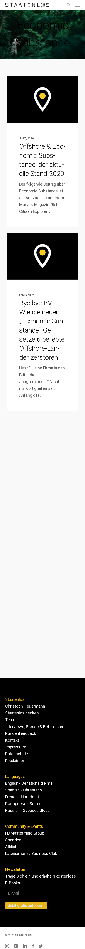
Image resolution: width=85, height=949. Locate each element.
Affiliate (12, 846)
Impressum (15, 747)
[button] (77, 5)
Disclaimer (14, 760)
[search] (68, 5)
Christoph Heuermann (25, 706)
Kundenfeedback (20, 733)
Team (10, 719)
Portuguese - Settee (23, 803)
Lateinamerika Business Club (31, 853)
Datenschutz (16, 753)
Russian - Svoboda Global (28, 810)
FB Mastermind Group (24, 833)
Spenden (13, 839)
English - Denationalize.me (29, 783)
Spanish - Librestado (23, 790)
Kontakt (12, 740)
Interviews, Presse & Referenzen (34, 726)
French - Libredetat (22, 796)
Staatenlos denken (22, 713)
